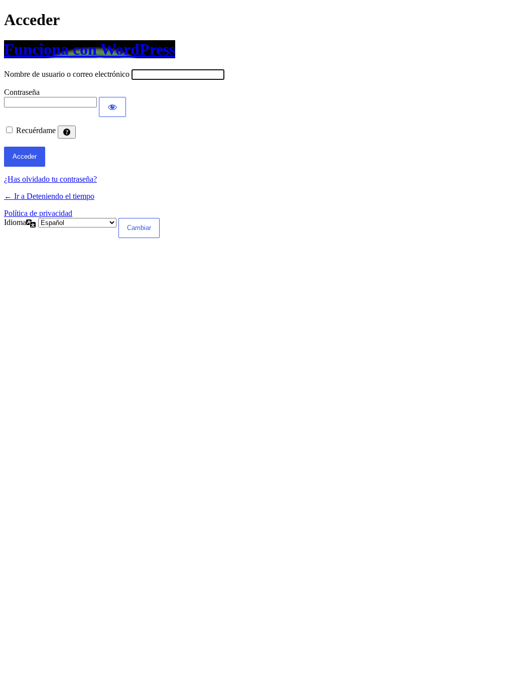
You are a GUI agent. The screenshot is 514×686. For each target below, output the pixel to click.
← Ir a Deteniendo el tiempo (49, 196)
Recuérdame (36, 130)
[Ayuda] (67, 132)
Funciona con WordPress (89, 49)
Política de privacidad (38, 213)
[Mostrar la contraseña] (112, 107)
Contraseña (22, 92)
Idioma (15, 222)
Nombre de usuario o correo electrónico (67, 74)
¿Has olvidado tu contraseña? (50, 179)
